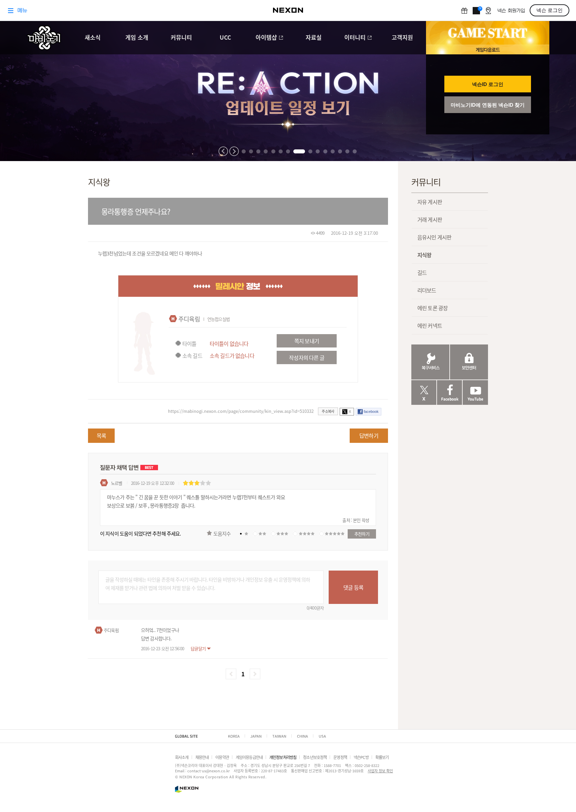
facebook (371, 412)
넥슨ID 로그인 (487, 84)
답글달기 (198, 648)
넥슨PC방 (361, 757)
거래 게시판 (429, 219)
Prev (223, 151)
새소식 (93, 37)
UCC (225, 37)
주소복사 (328, 411)
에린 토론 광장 (432, 308)
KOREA (234, 736)
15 (355, 151)
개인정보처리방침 (282, 757)
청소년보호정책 (315, 757)
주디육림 (189, 318)
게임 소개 (136, 37)
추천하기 (361, 534)
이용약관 (222, 757)
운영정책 (340, 757)
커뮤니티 (181, 37)
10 (318, 151)
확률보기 (382, 757)
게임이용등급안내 (249, 757)
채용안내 (202, 757)
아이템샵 (266, 37)
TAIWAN (279, 736)
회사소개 (182, 757)
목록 (101, 436)
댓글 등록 (353, 587)
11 (325, 151)
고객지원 (402, 37)
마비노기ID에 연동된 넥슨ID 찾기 (488, 105)
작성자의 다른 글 (306, 357)
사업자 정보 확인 (380, 770)
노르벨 (116, 483)
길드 (422, 272)
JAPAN (256, 736)
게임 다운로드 (487, 49)
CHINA (302, 736)
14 (347, 151)
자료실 (314, 37)
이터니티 (355, 37)
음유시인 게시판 (434, 237)
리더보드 (426, 290)
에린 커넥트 (429, 325)
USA (322, 736)
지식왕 (424, 255)
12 (333, 151)
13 (340, 151)
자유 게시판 (429, 202)
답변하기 (368, 436)
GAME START (487, 33)
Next (234, 151)
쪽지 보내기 (306, 341)
